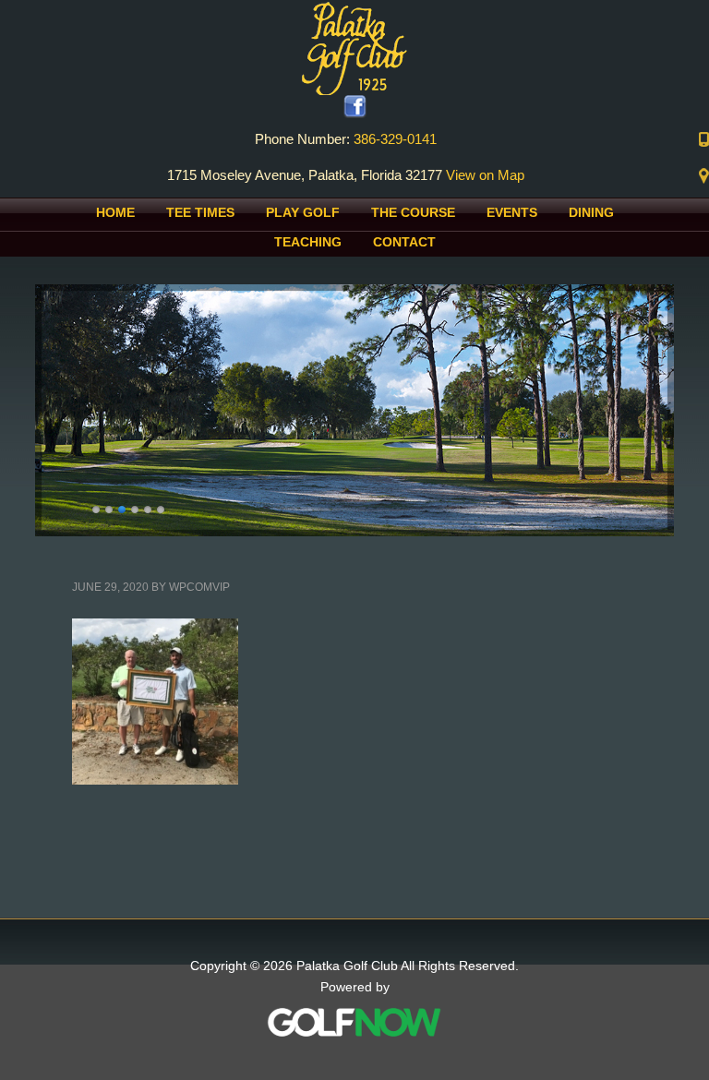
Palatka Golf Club (354, 47)
